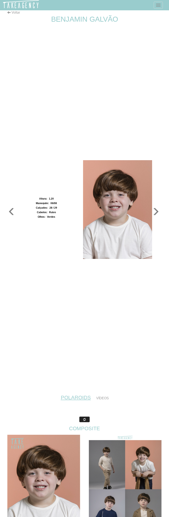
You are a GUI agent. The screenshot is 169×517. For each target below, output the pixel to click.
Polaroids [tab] (76, 397)
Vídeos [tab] (102, 398)
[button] (10, 210)
